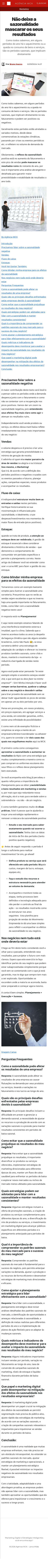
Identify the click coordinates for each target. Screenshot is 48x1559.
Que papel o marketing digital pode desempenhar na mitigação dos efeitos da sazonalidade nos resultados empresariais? (22, 361)
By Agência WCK (9, 236)
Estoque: (5, 262)
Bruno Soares (16, 64)
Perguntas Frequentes (12, 285)
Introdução (6, 243)
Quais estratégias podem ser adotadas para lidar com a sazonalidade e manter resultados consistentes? (23, 315)
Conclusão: (6, 369)
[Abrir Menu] (3, 3)
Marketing (24, 9)
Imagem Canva (8, 1052)
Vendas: (5, 254)
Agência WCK (24, 3)
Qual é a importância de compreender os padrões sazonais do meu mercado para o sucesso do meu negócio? (22, 327)
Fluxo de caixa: (8, 258)
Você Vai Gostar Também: (14, 266)
